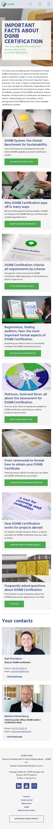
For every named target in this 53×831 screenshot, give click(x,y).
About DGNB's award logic (21, 419)
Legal (26, 807)
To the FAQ (14, 604)
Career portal (27, 800)
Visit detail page (14, 676)
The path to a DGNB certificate (23, 353)
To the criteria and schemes (22, 286)
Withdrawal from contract (26, 818)
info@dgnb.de (30, 778)
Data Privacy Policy (26, 810)
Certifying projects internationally (25, 545)
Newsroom (26, 803)
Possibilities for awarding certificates (26, 482)
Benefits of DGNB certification (22, 224)
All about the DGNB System (21, 161)
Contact (26, 796)
